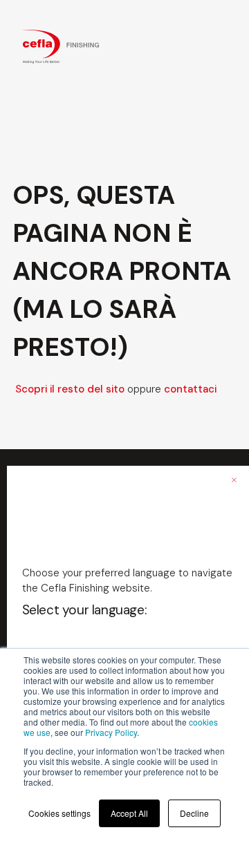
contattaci (190, 389)
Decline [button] (194, 813)
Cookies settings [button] (59, 813)
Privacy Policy (111, 732)
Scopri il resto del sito (69, 389)
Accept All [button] (129, 813)
